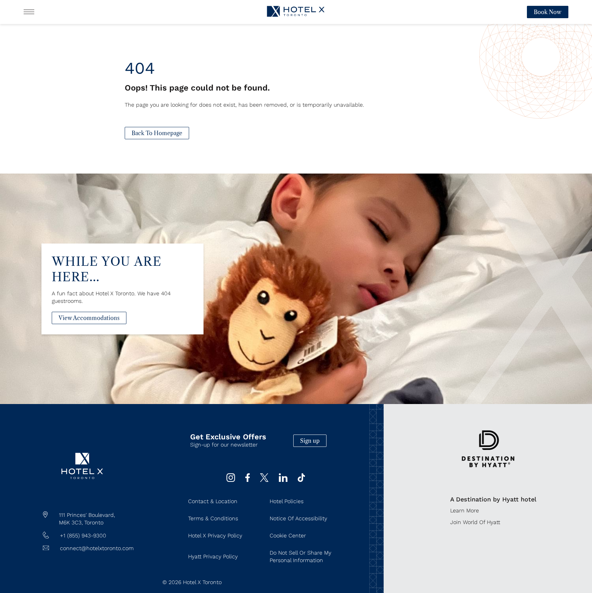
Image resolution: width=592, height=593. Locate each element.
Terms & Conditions (213, 518)
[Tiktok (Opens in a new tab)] (301, 480)
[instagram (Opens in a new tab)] (230, 480)
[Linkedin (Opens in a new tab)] (283, 480)
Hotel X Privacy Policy (215, 535)
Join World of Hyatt (475, 522)
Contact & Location (212, 501)
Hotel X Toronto (202, 582)
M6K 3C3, (71, 522)
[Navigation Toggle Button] (29, 12)
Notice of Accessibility (298, 518)
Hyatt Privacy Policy (213, 556)
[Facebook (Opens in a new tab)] (247, 480)
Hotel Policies (287, 501)
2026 (175, 582)
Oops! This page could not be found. (197, 88)
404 (140, 68)
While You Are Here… (106, 269)
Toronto (93, 522)
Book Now (548, 12)
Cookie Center (288, 535)
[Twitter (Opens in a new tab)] (264, 480)
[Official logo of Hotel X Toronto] (296, 18)
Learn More (464, 510)
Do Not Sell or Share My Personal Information (300, 556)
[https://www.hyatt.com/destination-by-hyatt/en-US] (488, 474)
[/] (82, 494)
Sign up (310, 440)
